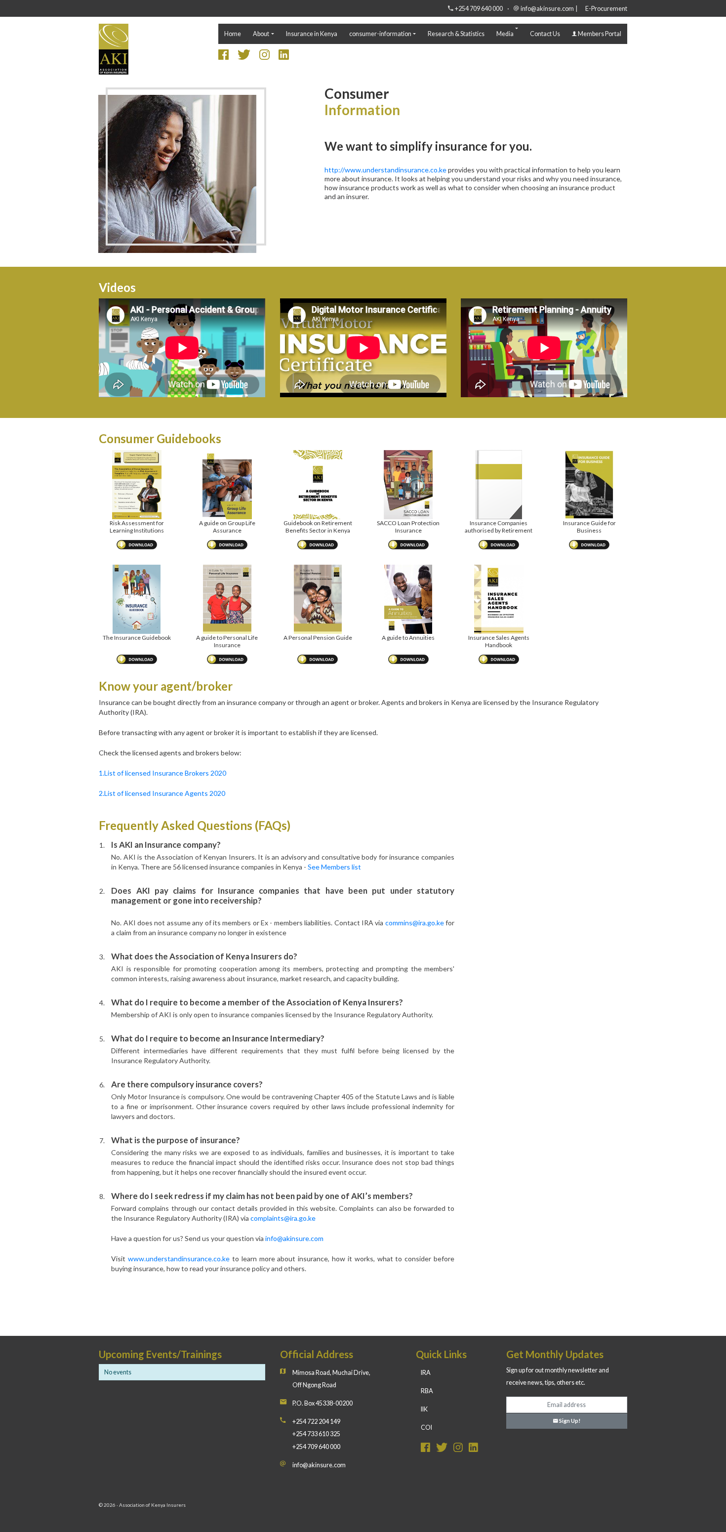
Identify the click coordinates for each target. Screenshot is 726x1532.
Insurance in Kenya (311, 34)
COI (426, 1427)
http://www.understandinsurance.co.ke (385, 170)
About (261, 34)
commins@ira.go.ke (414, 922)
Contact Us (545, 34)
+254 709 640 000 (479, 8)
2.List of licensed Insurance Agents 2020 (162, 793)
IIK (424, 1409)
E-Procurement (606, 8)
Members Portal (599, 34)
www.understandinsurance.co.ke (179, 1258)
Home (232, 34)
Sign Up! (569, 1420)
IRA (426, 1372)
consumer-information (380, 34)
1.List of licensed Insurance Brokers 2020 (162, 773)
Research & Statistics (456, 34)
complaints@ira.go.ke (283, 1218)
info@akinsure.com (547, 8)
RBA (427, 1391)
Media (505, 34)
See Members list (334, 867)
